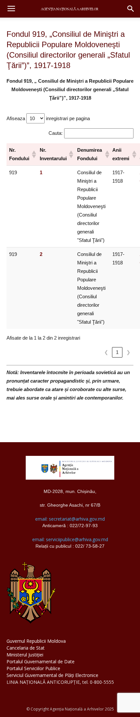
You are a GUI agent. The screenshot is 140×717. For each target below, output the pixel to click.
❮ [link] (106, 352)
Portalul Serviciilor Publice (33, 668)
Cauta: (56, 133)
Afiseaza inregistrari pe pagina (48, 118)
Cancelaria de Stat (26, 648)
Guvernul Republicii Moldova (36, 641)
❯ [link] (128, 352)
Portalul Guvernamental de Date (41, 661)
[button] (131, 9)
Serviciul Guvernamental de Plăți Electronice (52, 675)
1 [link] (117, 352)
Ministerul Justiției (25, 655)
